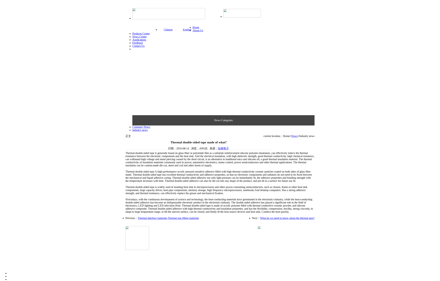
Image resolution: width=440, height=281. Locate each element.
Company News (141, 126)
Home (195, 27)
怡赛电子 (223, 148)
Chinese (168, 29)
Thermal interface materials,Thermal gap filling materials (168, 218)
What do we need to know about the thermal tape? (287, 218)
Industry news (140, 130)
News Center (139, 36)
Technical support (161, 246)
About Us (197, 30)
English (187, 29)
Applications (139, 39)
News (294, 136)
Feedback (137, 42)
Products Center (141, 33)
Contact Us (138, 45)
